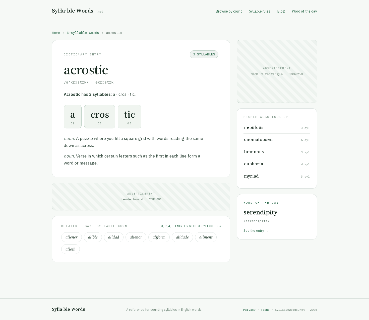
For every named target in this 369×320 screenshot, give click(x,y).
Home (56, 33)
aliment (205, 237)
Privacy (249, 309)
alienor (136, 237)
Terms (265, 309)
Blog (281, 11)
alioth (71, 249)
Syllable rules (259, 11)
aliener (72, 237)
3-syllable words (83, 33)
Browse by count (229, 11)
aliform (159, 237)
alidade (182, 237)
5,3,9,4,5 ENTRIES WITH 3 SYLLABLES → (189, 226)
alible (93, 237)
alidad (113, 237)
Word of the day (304, 11)
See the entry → (255, 230)
